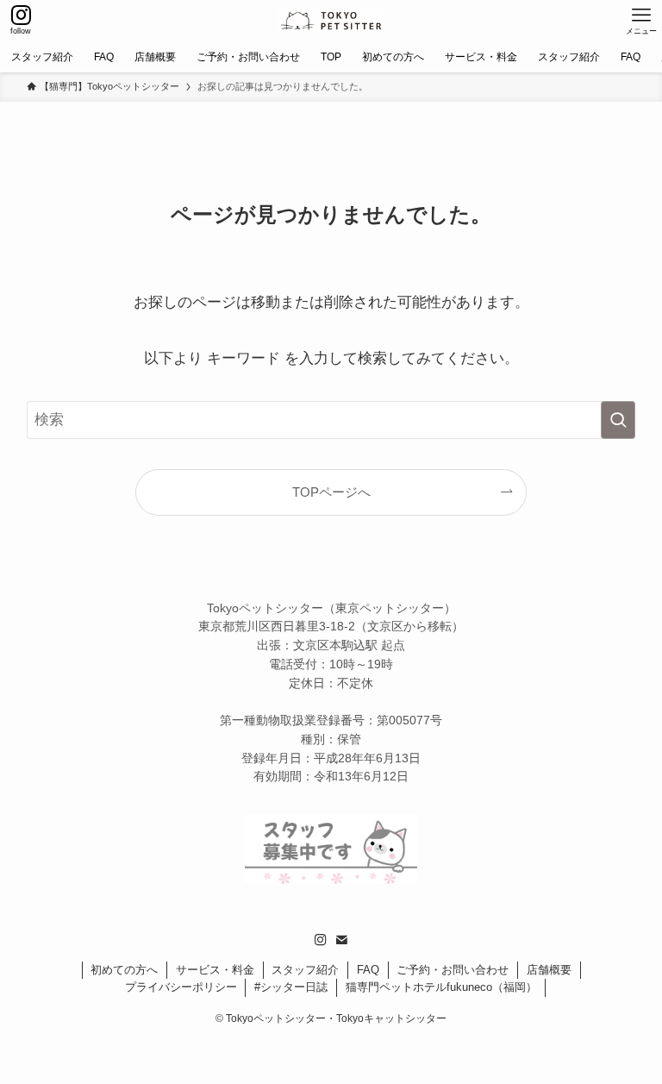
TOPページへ (331, 492)
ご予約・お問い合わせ (453, 969)
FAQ (368, 969)
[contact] (341, 940)
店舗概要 (549, 969)
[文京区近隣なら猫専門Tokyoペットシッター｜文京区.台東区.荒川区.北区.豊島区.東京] (331, 20)
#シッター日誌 (291, 987)
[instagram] (320, 940)
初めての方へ (124, 969)
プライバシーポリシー (181, 987)
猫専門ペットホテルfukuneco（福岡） (441, 987)
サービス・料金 (215, 969)
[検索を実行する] (618, 420)
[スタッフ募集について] (331, 879)
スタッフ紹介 (305, 969)
